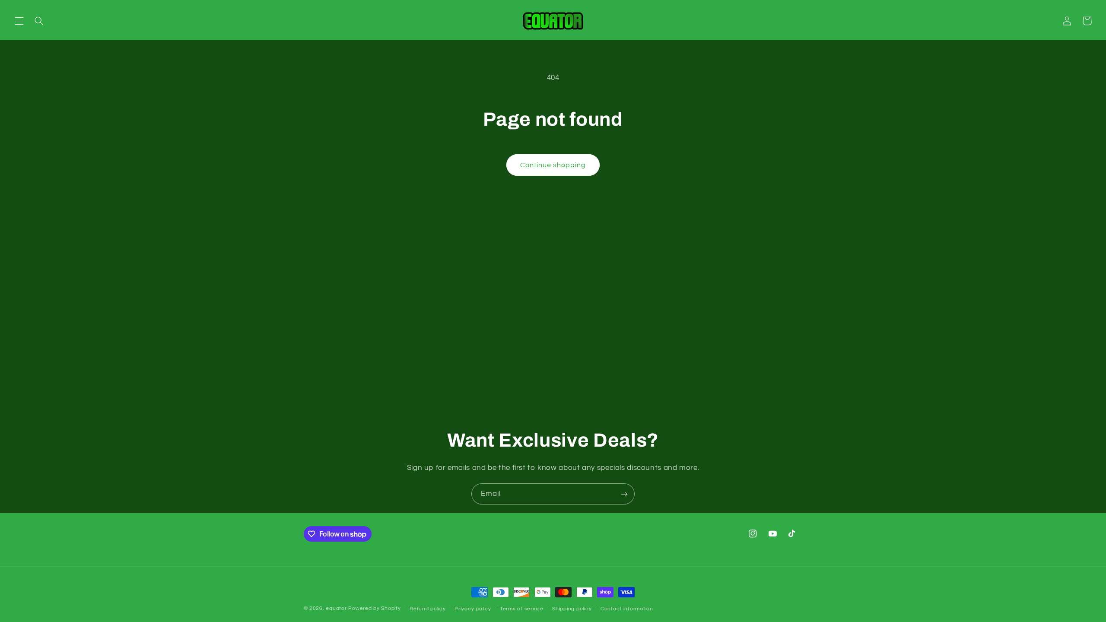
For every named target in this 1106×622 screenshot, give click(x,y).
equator (336, 608)
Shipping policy (571, 608)
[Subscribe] (624, 494)
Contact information (627, 608)
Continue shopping (553, 165)
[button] (19, 21)
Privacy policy (472, 608)
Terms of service (521, 608)
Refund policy (428, 608)
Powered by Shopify (374, 608)
